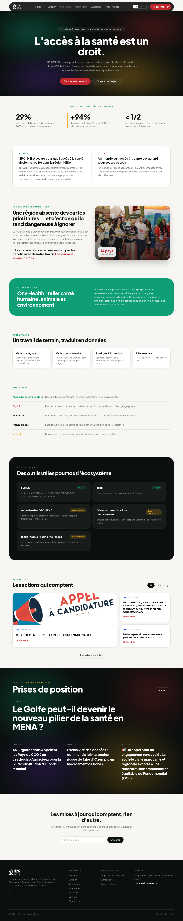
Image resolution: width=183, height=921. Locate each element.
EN (141, 7)
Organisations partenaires (113, 875)
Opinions (72, 897)
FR (136, 7)
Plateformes (81, 6)
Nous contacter (161, 6)
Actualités (96, 6)
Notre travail (65, 6)
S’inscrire (115, 839)
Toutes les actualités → (91, 655)
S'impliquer (106, 879)
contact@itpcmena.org (146, 883)
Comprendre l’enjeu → (108, 81)
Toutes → (162, 690)
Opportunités (112, 6)
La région (52, 6)
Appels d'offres (108, 884)
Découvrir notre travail (75, 81)
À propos (39, 6)
